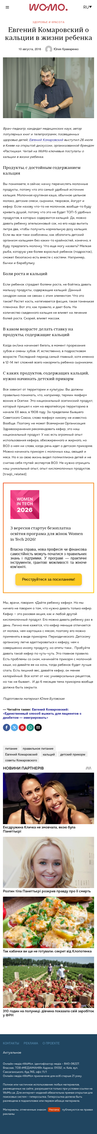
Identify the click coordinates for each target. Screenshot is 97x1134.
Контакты (11, 1043)
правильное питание (38, 748)
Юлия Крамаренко (66, 49)
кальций (49, 754)
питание (11, 748)
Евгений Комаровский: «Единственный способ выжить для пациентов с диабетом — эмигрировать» (42, 713)
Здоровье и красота (48, 22)
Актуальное (12, 1052)
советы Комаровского (21, 760)
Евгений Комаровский (46, 140)
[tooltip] (6, 727)
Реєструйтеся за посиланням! (48, 579)
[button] (89, 7)
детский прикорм (72, 754)
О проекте (51, 1043)
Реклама (31, 1043)
